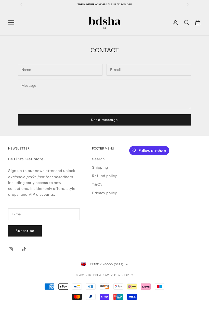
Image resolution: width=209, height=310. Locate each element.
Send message (104, 120)
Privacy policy (104, 193)
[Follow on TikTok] (24, 249)
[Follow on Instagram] (10, 249)
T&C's (97, 184)
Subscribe (25, 231)
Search (98, 159)
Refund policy (104, 175)
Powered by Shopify (117, 275)
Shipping (100, 167)
